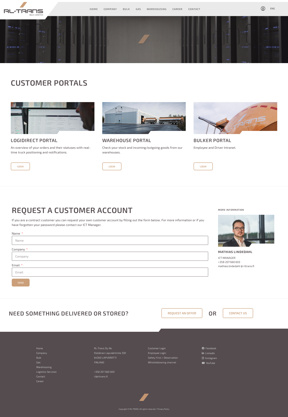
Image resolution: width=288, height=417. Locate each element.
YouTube (210, 362)
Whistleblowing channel (162, 362)
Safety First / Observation (163, 357)
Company (19, 249)
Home (39, 348)
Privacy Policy (163, 409)
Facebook (210, 348)
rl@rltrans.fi (101, 376)
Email (16, 265)
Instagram (211, 358)
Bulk (38, 357)
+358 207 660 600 (104, 371)
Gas (38, 362)
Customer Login (157, 348)
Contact (40, 376)
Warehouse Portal (126, 140)
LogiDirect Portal (34, 140)
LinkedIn (210, 353)
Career (40, 381)
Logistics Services (46, 371)
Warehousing (44, 367)
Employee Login (157, 352)
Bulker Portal (212, 140)
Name (16, 233)
